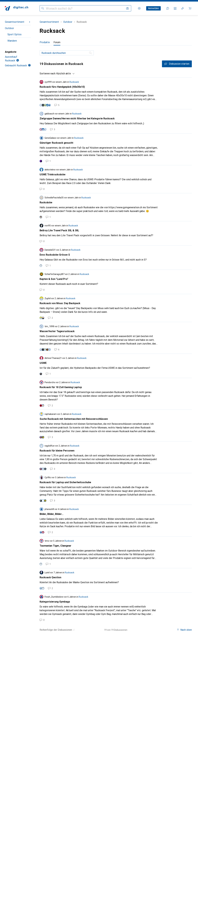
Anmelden (153, 8)
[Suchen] (43, 8)
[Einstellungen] (139, 8)
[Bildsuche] (127, 8)
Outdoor (9, 28)
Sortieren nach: (48, 73)
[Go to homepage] (16, 8)
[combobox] (65, 73)
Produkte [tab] (45, 42)
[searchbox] (67, 52)
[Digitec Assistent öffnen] (167, 8)
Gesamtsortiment (14, 21)
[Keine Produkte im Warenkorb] (189, 8)
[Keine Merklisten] (182, 8)
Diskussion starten (179, 63)
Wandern (12, 40)
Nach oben (186, 629)
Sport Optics (14, 34)
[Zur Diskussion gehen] (116, 93)
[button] (74, 630)
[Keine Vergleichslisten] (175, 8)
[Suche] (91, 52)
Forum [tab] (57, 42)
